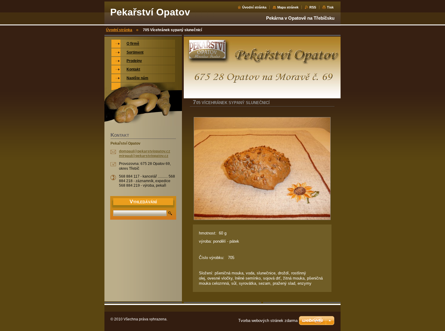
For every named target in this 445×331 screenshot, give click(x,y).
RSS (312, 7)
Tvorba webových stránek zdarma (268, 320)
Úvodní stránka (254, 7)
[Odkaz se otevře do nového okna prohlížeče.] (262, 168)
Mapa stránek (287, 7)
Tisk (330, 7)
